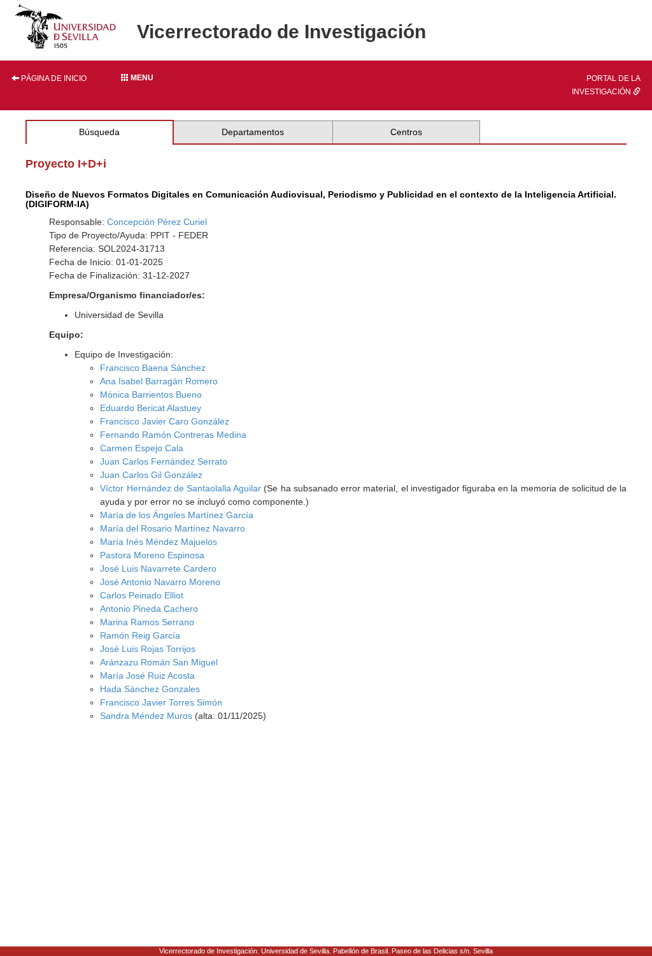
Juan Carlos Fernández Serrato (163, 461)
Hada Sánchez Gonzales (150, 689)
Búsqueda (99, 132)
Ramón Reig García (140, 635)
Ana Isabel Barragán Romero (159, 381)
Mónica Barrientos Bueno (151, 394)
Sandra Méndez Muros (146, 716)
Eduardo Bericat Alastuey (150, 408)
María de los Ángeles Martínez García (176, 515)
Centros (406, 132)
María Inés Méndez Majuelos (158, 542)
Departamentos (253, 132)
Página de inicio (53, 78)
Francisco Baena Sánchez (153, 368)
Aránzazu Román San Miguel (159, 662)
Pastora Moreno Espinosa (152, 555)
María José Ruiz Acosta (147, 675)
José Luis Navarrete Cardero (158, 568)
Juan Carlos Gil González (151, 475)
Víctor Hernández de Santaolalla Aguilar (180, 488)
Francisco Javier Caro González (164, 421)
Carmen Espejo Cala (141, 448)
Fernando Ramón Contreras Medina (173, 435)
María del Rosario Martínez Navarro (172, 528)
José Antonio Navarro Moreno (160, 582)
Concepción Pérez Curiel (157, 222)
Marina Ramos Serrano (147, 622)
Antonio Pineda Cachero (149, 609)
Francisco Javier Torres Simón (161, 702)
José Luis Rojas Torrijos (147, 649)
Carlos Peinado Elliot (141, 595)
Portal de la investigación (606, 85)
